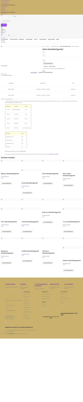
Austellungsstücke (27, 318)
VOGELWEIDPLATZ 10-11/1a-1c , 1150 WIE (51, 317)
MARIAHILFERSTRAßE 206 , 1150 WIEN (69, 314)
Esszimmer (26, 298)
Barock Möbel (26, 316)
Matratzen (26, 314)
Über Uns (62, 294)
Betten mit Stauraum (28, 311)
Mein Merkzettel (45, 298)
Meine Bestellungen (46, 296)
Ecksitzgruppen (27, 296)
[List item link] (13, 306)
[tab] (34, 72)
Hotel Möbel (26, 305)
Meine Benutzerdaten (46, 294)
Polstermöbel (26, 294)
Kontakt (62, 302)
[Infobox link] (41, 169)
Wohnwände (26, 302)
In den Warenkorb (48, 63)
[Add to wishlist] (2, 180)
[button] (6, 183)
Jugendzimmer (27, 307)
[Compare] (2, 171)
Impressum (63, 296)
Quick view (2, 186)
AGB (62, 300)
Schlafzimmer (26, 300)
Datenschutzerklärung (65, 298)
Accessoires (26, 309)
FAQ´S (43, 304)
